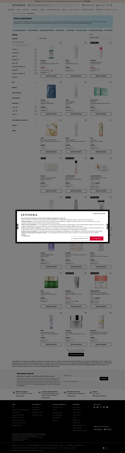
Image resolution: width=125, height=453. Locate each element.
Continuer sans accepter (99, 213)
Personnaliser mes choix (80, 238)
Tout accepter (96, 238)
